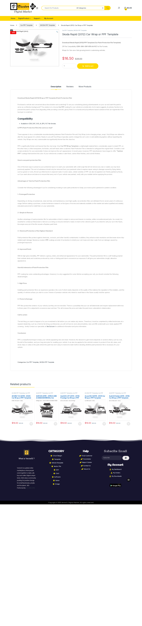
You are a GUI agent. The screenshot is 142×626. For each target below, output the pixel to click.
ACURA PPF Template (18, 393)
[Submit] (125, 458)
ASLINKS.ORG (30, 488)
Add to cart (89, 66)
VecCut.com (51, 326)
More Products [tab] (85, 87)
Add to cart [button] (31, 424)
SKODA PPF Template (47, 25)
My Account (48, 18)
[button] (57, 32)
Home (13, 18)
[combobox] (58, 8)
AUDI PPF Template (42, 393)
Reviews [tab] (69, 87)
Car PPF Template (26, 25)
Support (37, 18)
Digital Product (23, 18)
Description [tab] (56, 87)
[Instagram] (128, 480)
